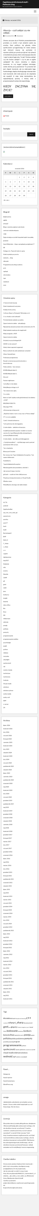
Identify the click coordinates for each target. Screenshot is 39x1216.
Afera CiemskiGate (9, 354)
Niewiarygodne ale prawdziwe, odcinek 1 (15, 467)
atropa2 (5, 223)
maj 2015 (6, 893)
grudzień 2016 (7, 852)
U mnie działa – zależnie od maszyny (14, 427)
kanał (31, 1027)
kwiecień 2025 (7, 746)
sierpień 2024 (7, 752)
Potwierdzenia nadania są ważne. (13, 320)
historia (19, 1027)
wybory (18, 1057)
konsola (6, 1035)
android (5, 506)
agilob (5, 220)
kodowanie (12, 1030)
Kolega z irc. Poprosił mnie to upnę (14, 251)
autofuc (5, 519)
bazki (4, 530)
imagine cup (25, 1027)
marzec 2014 (7, 917)
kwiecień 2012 (7, 961)
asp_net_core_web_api (10, 512)
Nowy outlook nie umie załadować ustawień (16, 351)
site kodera (6, 275)
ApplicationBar (7, 509)
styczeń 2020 (7, 797)
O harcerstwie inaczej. (10, 303)
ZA (4, 707)
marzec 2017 (7, 841)
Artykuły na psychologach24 (12, 340)
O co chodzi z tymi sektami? (11, 316)
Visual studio (7, 683)
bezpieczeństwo (20, 1018)
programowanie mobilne (10, 639)
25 (33, 191)
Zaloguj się (6, 1074)
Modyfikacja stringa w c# (11, 387)
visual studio (8, 1053)
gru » (8, 200)
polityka (5, 629)
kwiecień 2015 (7, 896)
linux (4, 612)
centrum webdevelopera (11, 230)
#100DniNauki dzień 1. (10, 373)
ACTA (5, 502)
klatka (4, 1031)
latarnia (5, 601)
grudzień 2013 (7, 927)
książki (5, 598)
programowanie (8, 636)
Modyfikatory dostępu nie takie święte (15, 485)
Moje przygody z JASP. (10, 333)
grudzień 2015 (7, 872)
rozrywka (6, 656)
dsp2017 (6, 560)
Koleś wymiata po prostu (11, 254)
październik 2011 (8, 982)
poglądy (32, 1035)
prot (4, 268)
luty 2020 (6, 793)
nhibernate (6, 618)
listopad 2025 (7, 739)
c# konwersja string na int (11, 410)
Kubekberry (7, 461)
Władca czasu (7, 481)
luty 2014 (6, 920)
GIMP (5, 577)
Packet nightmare (8, 380)
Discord (5, 377)
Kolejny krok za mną (9, 309)
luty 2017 (6, 845)
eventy (5, 571)
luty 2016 (6, 869)
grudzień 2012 (7, 944)
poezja (5, 625)
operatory (18, 1035)
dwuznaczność (28, 1023)
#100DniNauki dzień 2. (10, 370)
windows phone (8, 690)
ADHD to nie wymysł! (10, 344)
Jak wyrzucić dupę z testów (11, 471)
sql (4, 666)
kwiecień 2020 (7, 790)
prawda (10, 1042)
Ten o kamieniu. (8, 448)
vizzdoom (6, 282)
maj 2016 (6, 862)
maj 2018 (6, 828)
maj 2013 (6, 937)
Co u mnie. (6, 394)
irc (28, 1027)
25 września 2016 (9, 36)
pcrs (22, 1035)
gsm (9, 1027)
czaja (4, 234)
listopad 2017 (7, 838)
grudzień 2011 (7, 975)
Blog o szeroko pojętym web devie (13, 227)
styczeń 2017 (7, 848)
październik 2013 (8, 930)
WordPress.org (8, 1084)
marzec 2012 (7, 964)
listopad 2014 (7, 910)
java (4, 591)
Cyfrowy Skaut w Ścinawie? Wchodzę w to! (16, 313)
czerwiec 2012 (7, 954)
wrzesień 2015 (7, 882)
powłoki (5, 1042)
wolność (8, 1056)
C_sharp (5, 543)
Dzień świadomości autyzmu (11, 306)
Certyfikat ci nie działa (10, 384)
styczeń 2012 (7, 971)
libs (4, 608)
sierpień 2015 (7, 886)
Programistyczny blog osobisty (12, 264)
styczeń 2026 (7, 735)
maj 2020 (6, 787)
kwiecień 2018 (7, 831)
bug (25, 1018)
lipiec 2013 (6, 934)
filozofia (5, 574)
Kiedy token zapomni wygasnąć (13, 347)
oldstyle (5, 622)
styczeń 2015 (7, 903)
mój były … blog (8, 258)
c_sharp (5, 547)
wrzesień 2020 (7, 783)
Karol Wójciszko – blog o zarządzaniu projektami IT (18, 244)
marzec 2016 (7, 865)
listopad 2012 (7, 947)
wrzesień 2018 (7, 817)
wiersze (17, 1053)
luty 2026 (6, 732)
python (5, 649)
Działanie (6, 564)
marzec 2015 (7, 899)
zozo (4, 285)
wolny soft (6, 697)
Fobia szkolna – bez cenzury (11, 367)
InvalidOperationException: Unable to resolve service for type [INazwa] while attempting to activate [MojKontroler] (17, 433)
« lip (4, 200)
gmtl (4, 584)
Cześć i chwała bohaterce (11, 420)
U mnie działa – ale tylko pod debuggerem (16, 439)
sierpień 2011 (7, 988)
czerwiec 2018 (7, 824)
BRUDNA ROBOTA (9, 403)
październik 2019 (8, 804)
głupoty (14, 1027)
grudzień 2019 (7, 800)
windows (6, 687)
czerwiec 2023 (7, 776)
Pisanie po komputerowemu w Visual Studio (17, 478)
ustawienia (28, 1049)
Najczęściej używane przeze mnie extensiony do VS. (19, 327)
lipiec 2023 (6, 773)
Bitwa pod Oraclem (9, 451)
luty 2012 (6, 968)
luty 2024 (6, 759)
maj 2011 (6, 995)
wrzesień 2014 (7, 913)
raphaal (5, 271)
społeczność (7, 663)
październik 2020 (8, 780)
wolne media (7, 694)
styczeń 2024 (7, 763)
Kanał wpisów (7, 1077)
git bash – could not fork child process (15, 474)
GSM (4, 588)
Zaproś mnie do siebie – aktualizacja (14, 323)
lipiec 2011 (6, 992)
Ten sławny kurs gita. (10, 391)
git (4, 581)
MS (4, 615)
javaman (5, 240)
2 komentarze (19, 36)
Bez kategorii (7, 533)
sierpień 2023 (7, 770)
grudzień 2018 (7, 814)
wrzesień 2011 (7, 985)
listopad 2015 (7, 876)
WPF (4, 701)
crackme (5, 1023)
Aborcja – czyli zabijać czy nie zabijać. (16, 31)
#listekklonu (7, 1018)
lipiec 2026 (6, 725)
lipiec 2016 (6, 858)
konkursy (6, 595)
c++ (4, 550)
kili (4, 247)
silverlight (6, 659)
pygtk (5, 646)
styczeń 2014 (7, 923)
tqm (4, 278)
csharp (11, 1022)
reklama (5, 653)
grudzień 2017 (7, 834)
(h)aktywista (7, 217)
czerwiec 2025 (7, 742)
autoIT (5, 523)
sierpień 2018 (7, 821)
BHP (4, 536)
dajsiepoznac (7, 557)
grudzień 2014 (7, 906)
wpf (14, 1057)
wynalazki (24, 1057)
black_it (5, 540)
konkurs (27, 1030)
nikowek (5, 261)
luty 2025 (6, 749)
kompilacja (20, 1031)
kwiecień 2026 (7, 728)
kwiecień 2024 (7, 756)
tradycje (5, 680)
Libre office (6, 605)
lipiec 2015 (6, 889)
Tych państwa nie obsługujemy (13, 424)
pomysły (6, 632)
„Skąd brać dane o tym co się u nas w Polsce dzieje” (19, 413)
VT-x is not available (9, 417)
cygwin (5, 553)
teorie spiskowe (20, 1049)
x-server (5, 704)
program (16, 1042)
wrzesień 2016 (7, 855)
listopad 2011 (7, 978)
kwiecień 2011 (7, 999)
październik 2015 (8, 879)
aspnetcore (6, 516)
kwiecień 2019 (7, 811)
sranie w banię (7, 670)
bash (4, 526)
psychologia (7, 642)
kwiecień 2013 (7, 941)
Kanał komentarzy (9, 1081)
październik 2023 (8, 766)
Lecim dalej (8, 96)
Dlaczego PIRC (8, 407)
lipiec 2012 (6, 951)
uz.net (33, 1049)
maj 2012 (6, 958)
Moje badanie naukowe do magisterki (14, 330)
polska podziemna (17, 1039)
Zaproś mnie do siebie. (10, 337)
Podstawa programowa (10, 357)
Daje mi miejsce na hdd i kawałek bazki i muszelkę (18, 237)
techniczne (6, 673)
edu (4, 567)
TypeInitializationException (11, 464)
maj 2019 (6, 807)
